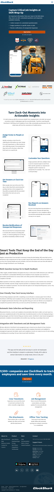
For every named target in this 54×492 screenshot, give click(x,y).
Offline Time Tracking (38, 417)
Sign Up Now (27, 32)
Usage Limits (11, 487)
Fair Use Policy (4, 487)
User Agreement (23, 486)
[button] (52, 2)
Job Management (38, 399)
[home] (25, 2)
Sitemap (17, 489)
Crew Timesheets (16, 399)
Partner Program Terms (14, 486)
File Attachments (16, 417)
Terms (6, 486)
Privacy (2, 486)
